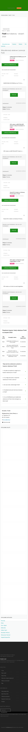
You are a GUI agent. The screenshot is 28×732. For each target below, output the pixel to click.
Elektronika (3, 627)
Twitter (8, 119)
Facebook (5, 119)
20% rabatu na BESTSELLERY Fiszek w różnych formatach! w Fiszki (17, 126)
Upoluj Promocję (10, 64)
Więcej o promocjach (5, 680)
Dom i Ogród (4, 625)
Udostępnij (16, 73)
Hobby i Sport (4, 630)
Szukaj (19, 8)
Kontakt (3, 701)
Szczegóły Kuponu (21, 103)
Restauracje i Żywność (5, 635)
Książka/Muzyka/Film (5, 637)
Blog (2, 683)
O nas (2, 670)
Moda (2, 623)
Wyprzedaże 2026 (5, 691)
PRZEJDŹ (14, 94)
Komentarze (16, 75)
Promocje (3, 620)
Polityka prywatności (5, 696)
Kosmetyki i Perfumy (5, 632)
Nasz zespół (3, 673)
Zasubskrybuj (4, 712)
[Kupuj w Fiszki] (14, 23)
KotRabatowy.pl (9, 727)
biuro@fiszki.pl (6, 419)
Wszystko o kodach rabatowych (7, 678)
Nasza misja (3, 675)
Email (3, 75)
